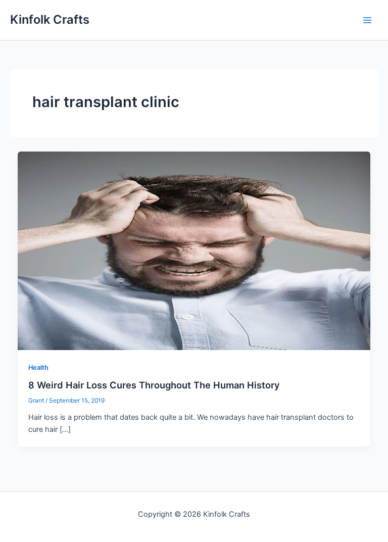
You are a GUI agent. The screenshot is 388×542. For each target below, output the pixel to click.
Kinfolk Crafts (49, 19)
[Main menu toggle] (367, 20)
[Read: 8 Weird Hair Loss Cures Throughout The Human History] (194, 250)
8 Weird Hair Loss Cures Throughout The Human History (154, 384)
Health (38, 367)
